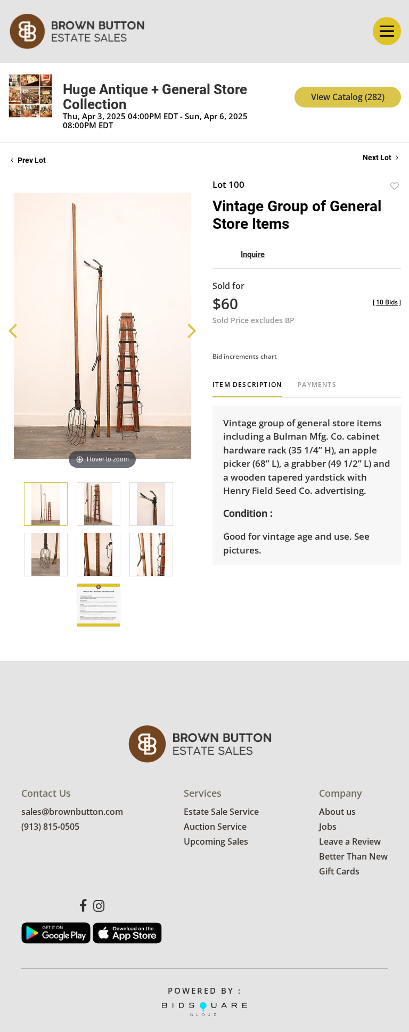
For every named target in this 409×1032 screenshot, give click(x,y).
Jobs (328, 826)
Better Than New (353, 856)
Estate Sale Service (221, 812)
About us (337, 812)
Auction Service (215, 826)
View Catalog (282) (348, 97)
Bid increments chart (244, 356)
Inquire (253, 254)
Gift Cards (339, 871)
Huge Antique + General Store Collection (155, 96)
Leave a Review (350, 841)
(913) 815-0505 (50, 826)
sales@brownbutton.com (72, 812)
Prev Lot (31, 160)
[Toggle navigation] (387, 31)
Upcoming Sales (216, 841)
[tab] (247, 389)
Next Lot (378, 157)
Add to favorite (394, 186)
